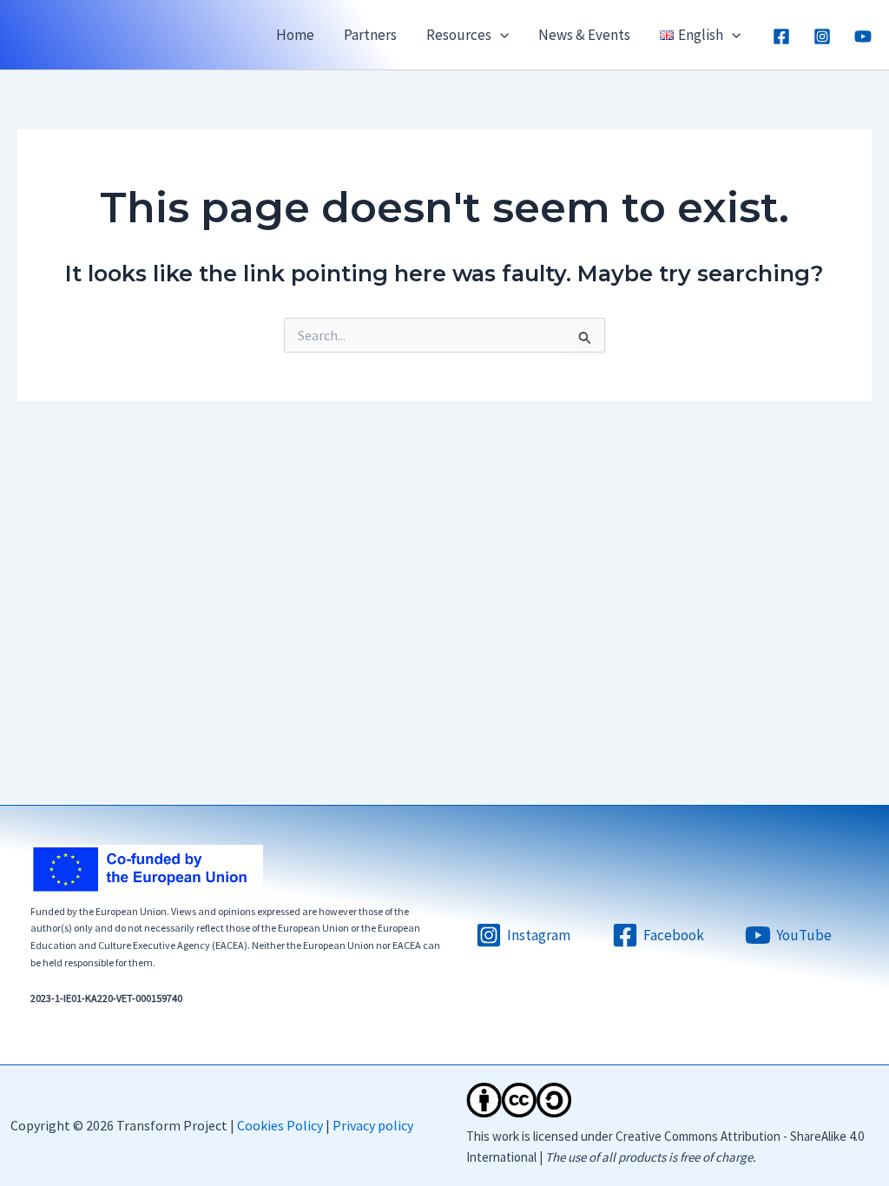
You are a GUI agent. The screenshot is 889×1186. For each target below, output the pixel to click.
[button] (500, 34)
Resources (458, 34)
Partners (370, 34)
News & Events (584, 34)
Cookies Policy (280, 1125)
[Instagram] (822, 36)
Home (295, 34)
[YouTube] (863, 36)
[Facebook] (781, 36)
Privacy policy (373, 1125)
